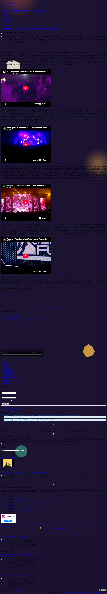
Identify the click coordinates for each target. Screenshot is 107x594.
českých (60, 524)
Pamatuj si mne (6, 400)
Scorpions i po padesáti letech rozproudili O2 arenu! (17, 507)
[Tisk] (2, 33)
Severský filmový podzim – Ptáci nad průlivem (13, 575)
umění (7, 524)
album (54, 524)
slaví (68, 524)
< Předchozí (49, 306)
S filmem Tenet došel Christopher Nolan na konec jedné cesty (20, 321)
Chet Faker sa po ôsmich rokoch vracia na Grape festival (19, 417)
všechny (34, 524)
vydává (87, 524)
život (100, 524)
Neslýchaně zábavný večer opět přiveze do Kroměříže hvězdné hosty (22, 418)
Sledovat (8, 520)
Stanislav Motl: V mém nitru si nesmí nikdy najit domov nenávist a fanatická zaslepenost (24, 472)
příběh (42, 524)
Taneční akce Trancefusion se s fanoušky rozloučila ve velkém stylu (29, 29)
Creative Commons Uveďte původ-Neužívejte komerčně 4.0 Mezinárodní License (84, 592)
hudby (77, 524)
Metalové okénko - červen (11, 504)
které (90, 524)
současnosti (5, 526)
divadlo (64, 524)
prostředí (46, 524)
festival (3, 524)
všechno (10, 524)
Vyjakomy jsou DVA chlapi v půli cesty (14, 498)
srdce (80, 524)
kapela (12, 526)
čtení (2, 526)
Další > (59, 306)
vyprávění (83, 524)
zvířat (74, 524)
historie (57, 524)
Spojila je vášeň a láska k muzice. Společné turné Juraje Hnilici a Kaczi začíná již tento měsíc (28, 501)
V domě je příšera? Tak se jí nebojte (13, 315)
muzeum (50, 524)
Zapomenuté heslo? (9, 407)
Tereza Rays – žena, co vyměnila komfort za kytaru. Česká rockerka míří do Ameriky (26, 421)
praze (18, 524)
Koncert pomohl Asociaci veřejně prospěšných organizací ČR (20, 510)
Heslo (3, 396)
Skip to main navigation (10, 3)
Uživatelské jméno (7, 391)
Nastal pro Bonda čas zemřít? (11, 316)
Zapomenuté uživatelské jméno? (12, 409)
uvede (9, 526)
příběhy (15, 524)
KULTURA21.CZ (19, 590)
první (92, 524)
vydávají (70, 524)
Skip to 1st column (9, 5)
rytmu (94, 524)
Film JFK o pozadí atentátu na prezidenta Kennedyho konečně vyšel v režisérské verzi (26, 318)
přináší (21, 524)
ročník (103, 524)
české (37, 524)
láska (24, 524)
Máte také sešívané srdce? (11, 319)
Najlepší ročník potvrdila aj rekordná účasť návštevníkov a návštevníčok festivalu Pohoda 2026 (29, 420)
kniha (97, 524)
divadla (30, 524)
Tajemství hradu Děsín (8, 457)
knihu (27, 524)
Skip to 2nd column (9, 6)
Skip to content (8, 2)
